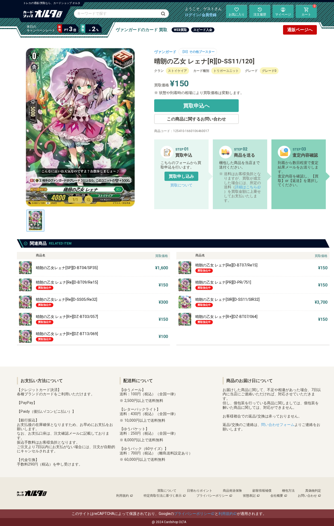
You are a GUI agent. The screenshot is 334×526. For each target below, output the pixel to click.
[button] (181, 176)
